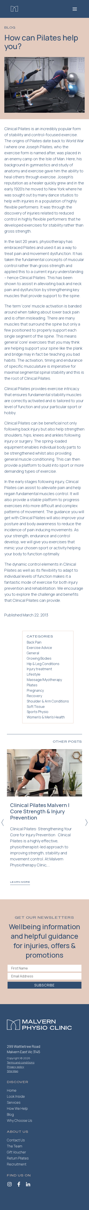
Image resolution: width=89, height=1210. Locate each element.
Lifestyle (33, 674)
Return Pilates (18, 1158)
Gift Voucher (16, 1152)
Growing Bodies (39, 658)
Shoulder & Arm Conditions (48, 701)
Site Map (12, 1071)
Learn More (20, 882)
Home (11, 1090)
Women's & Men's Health (46, 717)
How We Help (17, 1108)
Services (14, 1102)
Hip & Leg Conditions (43, 663)
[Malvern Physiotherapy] (14, 9)
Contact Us (16, 1140)
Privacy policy (15, 1067)
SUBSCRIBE (44, 985)
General (33, 653)
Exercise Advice (39, 647)
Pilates (32, 685)
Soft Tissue (36, 706)
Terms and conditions (20, 1062)
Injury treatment (39, 669)
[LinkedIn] (28, 1185)
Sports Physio (37, 711)
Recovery (34, 695)
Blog (10, 1114)
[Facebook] (18, 1185)
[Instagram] (9, 1185)
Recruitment (16, 1164)
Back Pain (34, 642)
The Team (14, 1146)
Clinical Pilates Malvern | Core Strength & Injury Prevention (39, 811)
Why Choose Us (19, 1120)
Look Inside (16, 1096)
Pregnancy (35, 690)
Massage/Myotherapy (44, 679)
